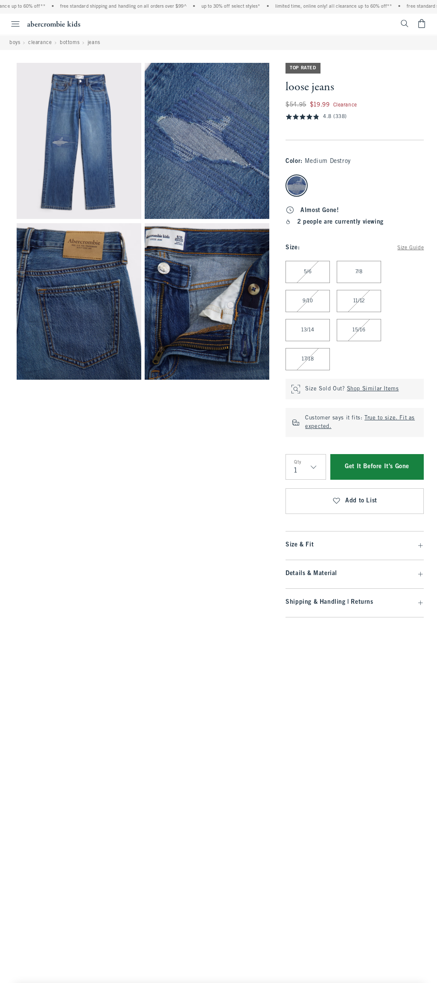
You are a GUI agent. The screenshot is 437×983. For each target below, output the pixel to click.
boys (14, 42)
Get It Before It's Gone (377, 466)
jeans (93, 42)
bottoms (69, 42)
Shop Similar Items (373, 389)
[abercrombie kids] (53, 24)
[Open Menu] (11, 24)
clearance (40, 42)
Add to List (361, 501)
